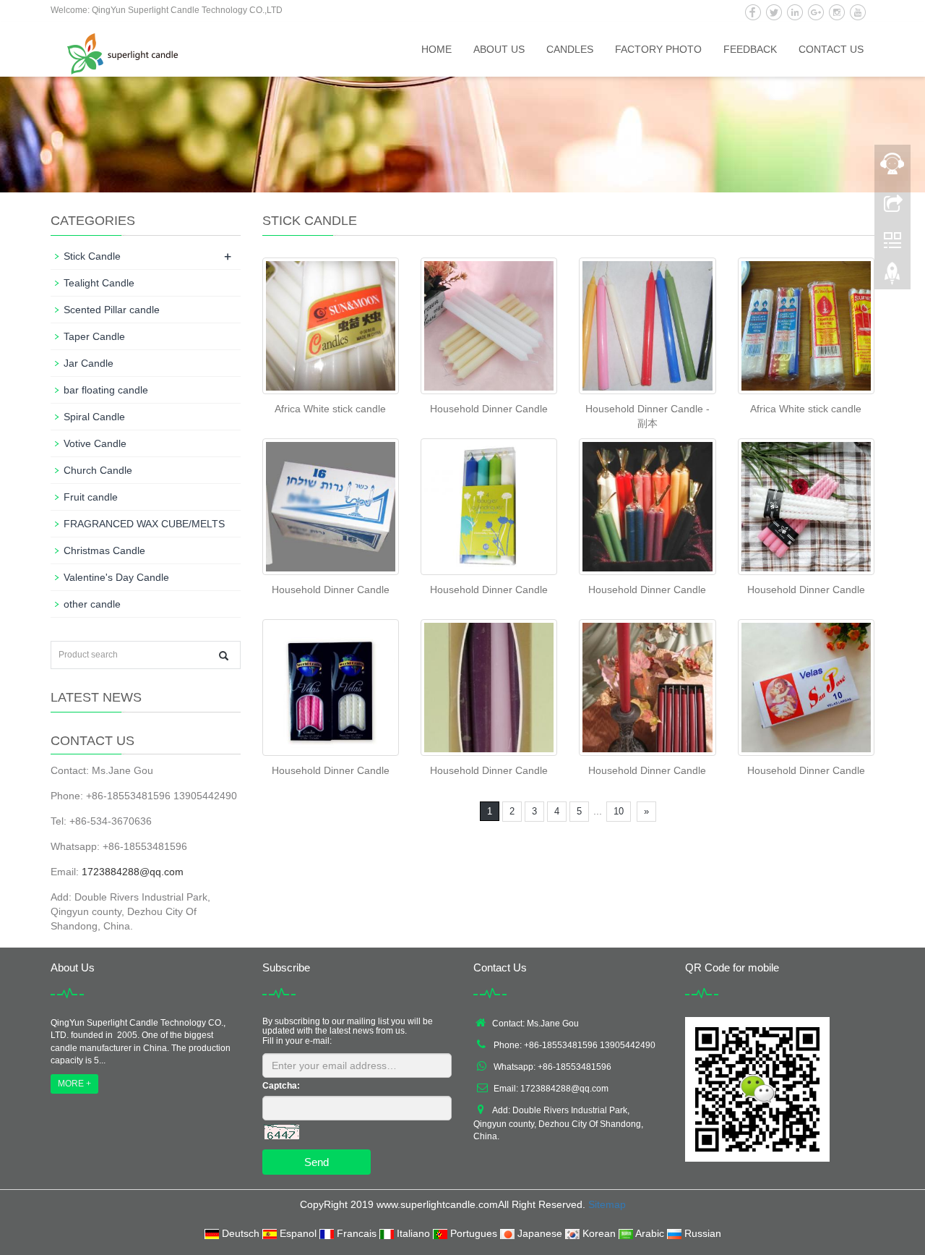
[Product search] (223, 655)
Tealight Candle (99, 283)
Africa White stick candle (330, 408)
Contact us (831, 49)
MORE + (74, 1084)
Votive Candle (95, 443)
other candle (92, 604)
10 (619, 811)
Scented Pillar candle (112, 309)
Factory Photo (658, 49)
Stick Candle (92, 256)
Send (316, 1162)
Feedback (750, 49)
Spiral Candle (94, 416)
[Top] (892, 277)
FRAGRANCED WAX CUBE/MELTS (144, 523)
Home (436, 49)
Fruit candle (91, 497)
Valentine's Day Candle (116, 577)
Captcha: (281, 1086)
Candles (569, 49)
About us (499, 49)
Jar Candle (88, 363)
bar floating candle (106, 390)
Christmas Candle (104, 550)
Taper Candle (94, 336)
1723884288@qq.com (133, 871)
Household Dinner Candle (489, 408)
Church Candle (98, 470)
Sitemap (607, 1204)
